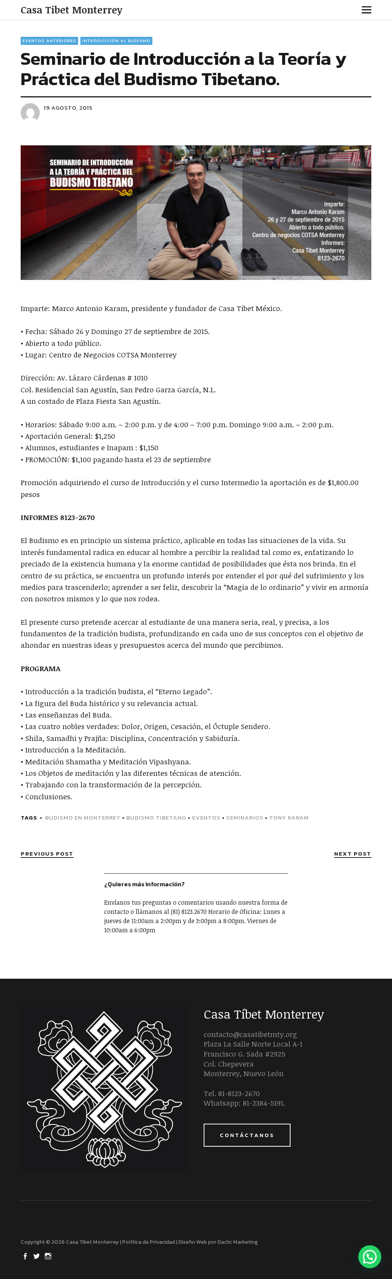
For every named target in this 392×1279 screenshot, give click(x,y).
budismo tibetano (156, 817)
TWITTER (37, 1255)
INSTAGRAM (48, 1255)
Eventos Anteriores (49, 41)
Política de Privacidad (148, 1242)
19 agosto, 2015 (68, 107)
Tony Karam (289, 817)
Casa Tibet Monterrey (71, 9)
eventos (206, 817)
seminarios (244, 817)
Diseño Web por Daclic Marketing (218, 1242)
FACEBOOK (25, 1255)
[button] (369, 1256)
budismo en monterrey (83, 817)
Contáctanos (247, 1135)
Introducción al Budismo (116, 41)
